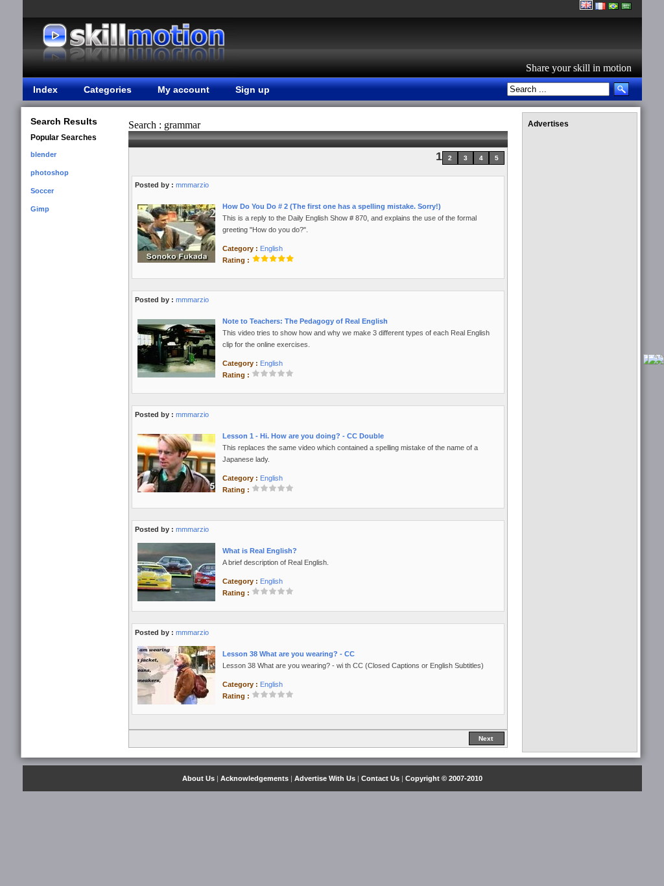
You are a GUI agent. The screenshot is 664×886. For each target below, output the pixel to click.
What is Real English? (259, 551)
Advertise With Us (324, 778)
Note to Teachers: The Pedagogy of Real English (305, 321)
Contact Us (380, 778)
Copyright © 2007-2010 (443, 778)
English (271, 248)
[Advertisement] (580, 329)
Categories (108, 89)
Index (45, 89)
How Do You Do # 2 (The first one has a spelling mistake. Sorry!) (331, 206)
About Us (198, 778)
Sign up (252, 89)
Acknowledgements (254, 778)
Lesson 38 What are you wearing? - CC (288, 654)
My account (183, 89)
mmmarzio (192, 185)
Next (487, 738)
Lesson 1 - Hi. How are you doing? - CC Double (303, 436)
